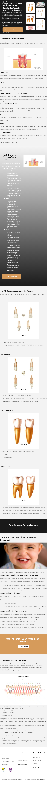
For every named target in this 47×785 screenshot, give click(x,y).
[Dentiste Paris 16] (5, 1)
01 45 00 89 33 (7, 32)
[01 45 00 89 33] (3, 33)
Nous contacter (20, 756)
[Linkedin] (38, 767)
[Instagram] (35, 767)
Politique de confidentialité (22, 764)
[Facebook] (33, 767)
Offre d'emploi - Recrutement (22, 760)
